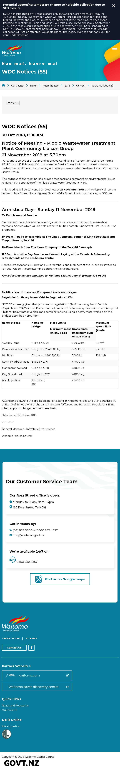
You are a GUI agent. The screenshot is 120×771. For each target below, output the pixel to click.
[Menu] (114, 48)
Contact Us (14, 647)
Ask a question (11, 726)
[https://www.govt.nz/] (22, 766)
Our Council (9, 710)
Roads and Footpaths (15, 705)
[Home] (12, 55)
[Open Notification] (114, 6)
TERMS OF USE (11, 638)
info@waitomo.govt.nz (28, 535)
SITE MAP (31, 638)
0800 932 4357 (27, 562)
